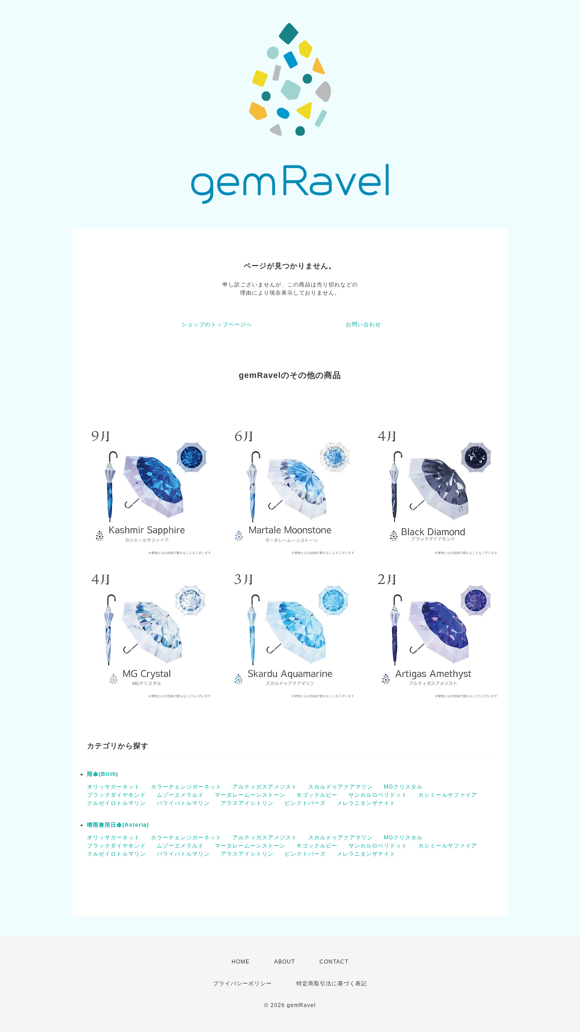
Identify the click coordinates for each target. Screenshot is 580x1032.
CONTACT (333, 962)
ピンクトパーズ (305, 803)
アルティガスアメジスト (264, 787)
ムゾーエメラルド (180, 795)
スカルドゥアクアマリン (340, 787)
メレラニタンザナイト (366, 803)
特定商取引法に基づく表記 (331, 983)
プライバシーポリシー (242, 983)
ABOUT (284, 962)
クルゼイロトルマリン (116, 803)
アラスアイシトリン (247, 803)
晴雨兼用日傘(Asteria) (118, 825)
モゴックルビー (317, 795)
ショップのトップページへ (216, 324)
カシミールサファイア (447, 795)
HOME (241, 962)
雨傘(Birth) (102, 774)
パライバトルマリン (183, 803)
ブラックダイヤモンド (116, 795)
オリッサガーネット (113, 787)
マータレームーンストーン (250, 795)
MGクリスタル (403, 787)
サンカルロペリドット (377, 795)
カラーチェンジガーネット (186, 787)
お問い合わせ (363, 324)
